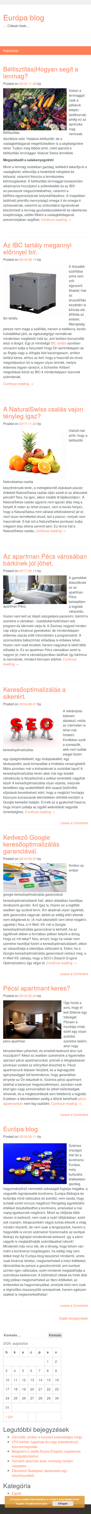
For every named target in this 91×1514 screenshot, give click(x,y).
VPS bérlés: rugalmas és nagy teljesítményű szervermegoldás (45, 1444)
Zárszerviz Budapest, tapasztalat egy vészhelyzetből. (39, 1473)
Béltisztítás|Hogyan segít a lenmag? (40, 72)
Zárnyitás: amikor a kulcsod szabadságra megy (47, 1437)
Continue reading (56, 219)
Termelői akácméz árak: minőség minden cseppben (42, 1463)
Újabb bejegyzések (73, 1318)
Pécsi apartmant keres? (36, 987)
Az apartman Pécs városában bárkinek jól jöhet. (45, 559)
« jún (9, 1416)
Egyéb (16, 1493)
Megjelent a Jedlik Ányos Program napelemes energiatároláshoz (46, 1454)
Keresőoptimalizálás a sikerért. (34, 693)
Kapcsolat (10, 50)
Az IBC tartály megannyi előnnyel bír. (37, 248)
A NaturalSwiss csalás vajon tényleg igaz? (43, 412)
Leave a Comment (74, 822)
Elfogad (62, 1503)
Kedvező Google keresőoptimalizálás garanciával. (31, 843)
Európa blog (23, 17)
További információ (36, 1503)
